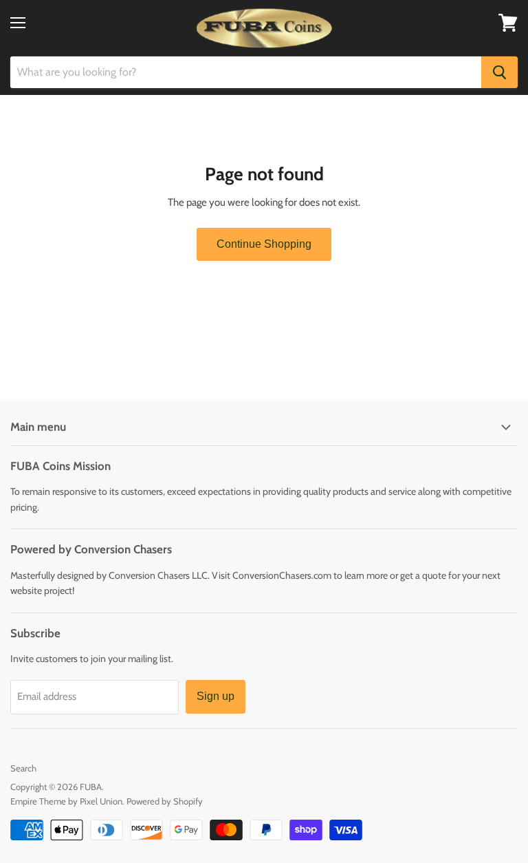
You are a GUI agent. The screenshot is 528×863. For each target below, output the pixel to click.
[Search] (499, 72)
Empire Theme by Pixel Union (66, 801)
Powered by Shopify (164, 801)
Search (23, 768)
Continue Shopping (264, 244)
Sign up (215, 696)
